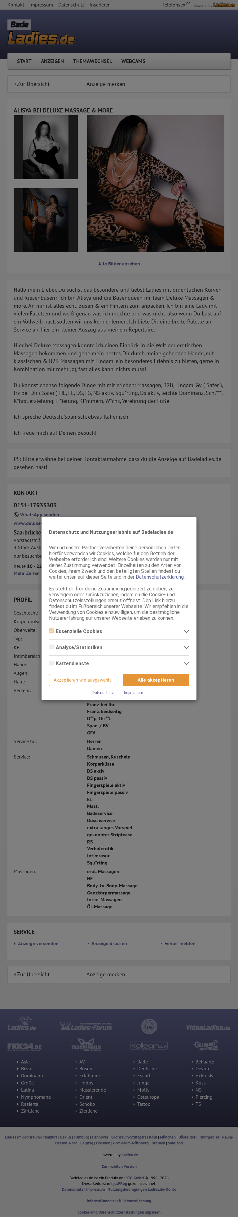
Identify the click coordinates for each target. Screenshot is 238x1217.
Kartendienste (72, 663)
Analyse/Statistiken (79, 647)
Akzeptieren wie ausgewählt (82, 680)
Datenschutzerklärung (160, 577)
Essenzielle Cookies (79, 631)
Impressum (133, 693)
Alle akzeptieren (156, 680)
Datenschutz (103, 693)
